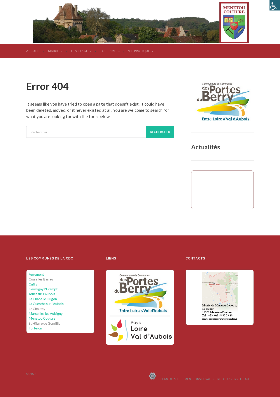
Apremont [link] (36, 274)
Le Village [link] (79, 51)
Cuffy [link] (33, 284)
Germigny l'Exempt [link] (43, 289)
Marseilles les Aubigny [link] (46, 313)
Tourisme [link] (108, 51)
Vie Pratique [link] (139, 51)
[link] (275, 5)
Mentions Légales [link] (199, 379)
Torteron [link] (35, 328)
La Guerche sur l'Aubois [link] (46, 303)
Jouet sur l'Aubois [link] (42, 294)
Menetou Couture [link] (42, 318)
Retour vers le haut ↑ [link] (235, 379)
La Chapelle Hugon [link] (43, 299)
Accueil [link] (32, 51)
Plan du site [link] (171, 379)
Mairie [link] (53, 51)
